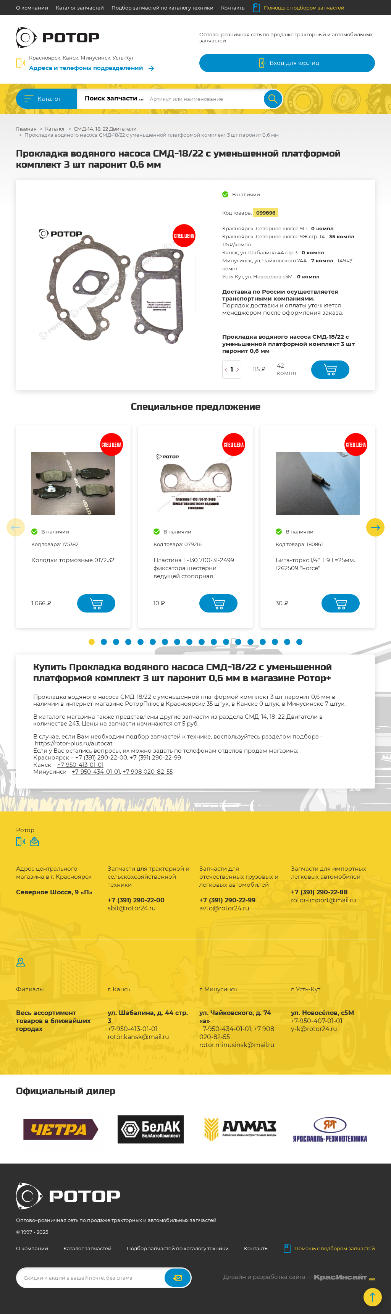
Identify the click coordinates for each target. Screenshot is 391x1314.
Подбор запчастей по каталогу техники (162, 8)
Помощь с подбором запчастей (304, 8)
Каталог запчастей (80, 8)
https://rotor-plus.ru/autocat (74, 743)
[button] (92, 642)
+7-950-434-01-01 (96, 771)
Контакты (233, 8)
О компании (32, 8)
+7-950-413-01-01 (80, 764)
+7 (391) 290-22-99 (155, 757)
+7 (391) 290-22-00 (101, 757)
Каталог (49, 98)
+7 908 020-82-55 (148, 771)
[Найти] (273, 99)
